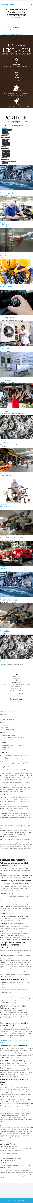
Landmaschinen (6, 152)
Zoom (1, 191)
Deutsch (14, 701)
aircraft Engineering (7, 130)
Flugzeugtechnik (6, 145)
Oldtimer (4, 157)
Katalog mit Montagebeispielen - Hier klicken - (11, 34)
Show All (4, 128)
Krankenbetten (6, 150)
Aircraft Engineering (8, 600)
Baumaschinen (6, 137)
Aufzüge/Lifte (5, 133)
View (4, 191)
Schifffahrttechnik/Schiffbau (9, 161)
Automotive (5, 135)
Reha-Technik (5, 159)
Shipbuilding (5, 163)
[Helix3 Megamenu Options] (31, 4)
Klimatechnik (5, 148)
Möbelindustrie (6, 156)
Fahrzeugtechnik (6, 143)
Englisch (19, 701)
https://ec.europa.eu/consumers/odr (22, 757)
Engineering (5, 141)
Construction (5, 139)
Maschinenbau (6, 154)
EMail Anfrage (16, 678)
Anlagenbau (5, 132)
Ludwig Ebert (7, 4)
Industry (4, 146)
